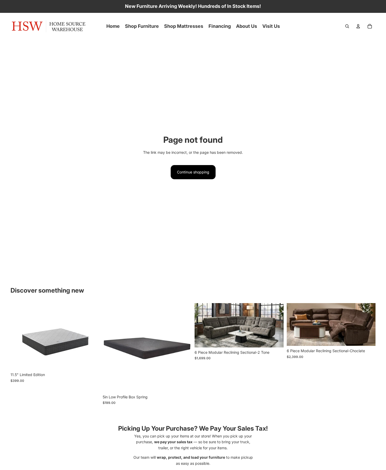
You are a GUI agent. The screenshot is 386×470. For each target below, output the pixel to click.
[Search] (347, 26)
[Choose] (91, 361)
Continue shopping (193, 172)
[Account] (358, 26)
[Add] (275, 339)
